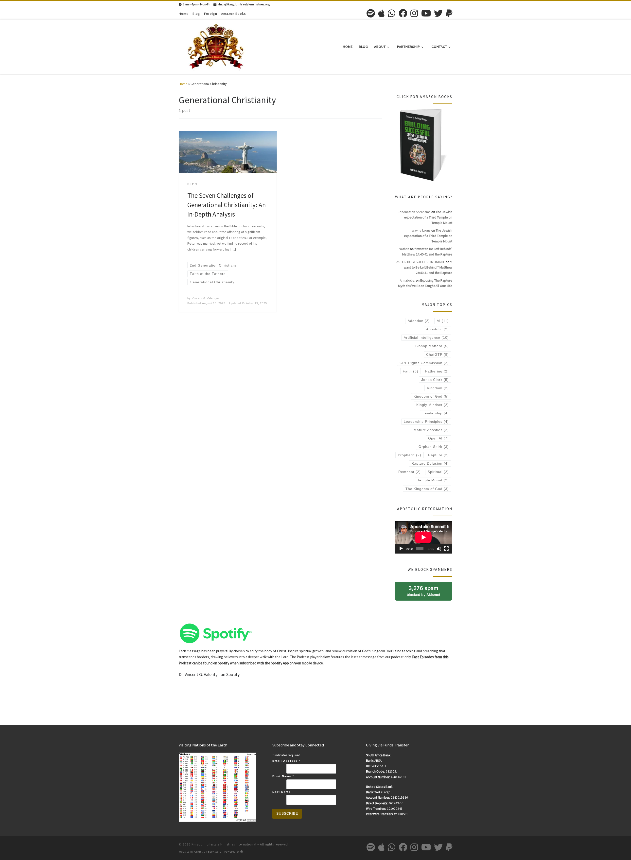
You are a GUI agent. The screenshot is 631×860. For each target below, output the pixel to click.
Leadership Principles (426, 421)
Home (183, 84)
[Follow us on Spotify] (371, 13)
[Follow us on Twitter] (438, 13)
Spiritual (438, 472)
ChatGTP (437, 354)
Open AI (438, 438)
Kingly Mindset (432, 405)
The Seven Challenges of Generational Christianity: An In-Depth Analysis (226, 204)
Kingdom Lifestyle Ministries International (224, 844)
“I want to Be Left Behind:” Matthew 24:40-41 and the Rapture (428, 267)
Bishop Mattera (432, 346)
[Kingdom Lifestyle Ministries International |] (216, 45)
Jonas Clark (435, 380)
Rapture (438, 455)
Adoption (419, 321)
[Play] (401, 548)
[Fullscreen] (446, 548)
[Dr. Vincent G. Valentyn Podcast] (216, 632)
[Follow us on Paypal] (449, 13)
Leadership (435, 413)
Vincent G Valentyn (205, 298)
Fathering (437, 371)
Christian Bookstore (207, 851)
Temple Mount (433, 480)
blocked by (429, 593)
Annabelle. (407, 280)
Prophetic (409, 455)
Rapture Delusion (430, 463)
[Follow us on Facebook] (403, 13)
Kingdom (438, 388)
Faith (410, 371)
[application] (423, 537)
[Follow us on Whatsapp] (391, 13)
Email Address (286, 760)
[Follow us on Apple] (381, 13)
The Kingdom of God (427, 489)
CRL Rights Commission (424, 363)
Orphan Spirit (434, 447)
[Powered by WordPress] (241, 851)
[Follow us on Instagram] (414, 13)
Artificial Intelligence (426, 337)
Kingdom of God (431, 396)
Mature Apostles (431, 430)
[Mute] (439, 548)
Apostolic (437, 329)
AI (443, 321)
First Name (283, 776)
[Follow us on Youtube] (426, 13)
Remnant (409, 472)
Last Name (281, 791)
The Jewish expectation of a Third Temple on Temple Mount (428, 217)
